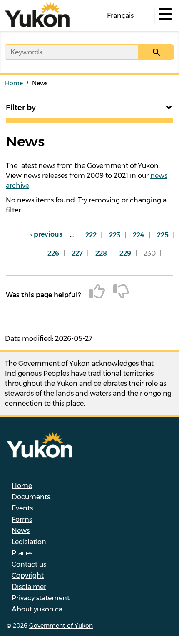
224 (141, 235)
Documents (31, 497)
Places (22, 553)
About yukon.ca (37, 609)
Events (22, 508)
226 (55, 253)
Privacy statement (41, 598)
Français (120, 16)
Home (14, 83)
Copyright (28, 575)
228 (103, 253)
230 (152, 256)
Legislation (29, 542)
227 (79, 253)
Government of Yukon (61, 625)
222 (93, 235)
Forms (22, 519)
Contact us (29, 564)
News (21, 531)
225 (165, 235)
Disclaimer (29, 587)
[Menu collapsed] (164, 15)
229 (127, 253)
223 (116, 235)
